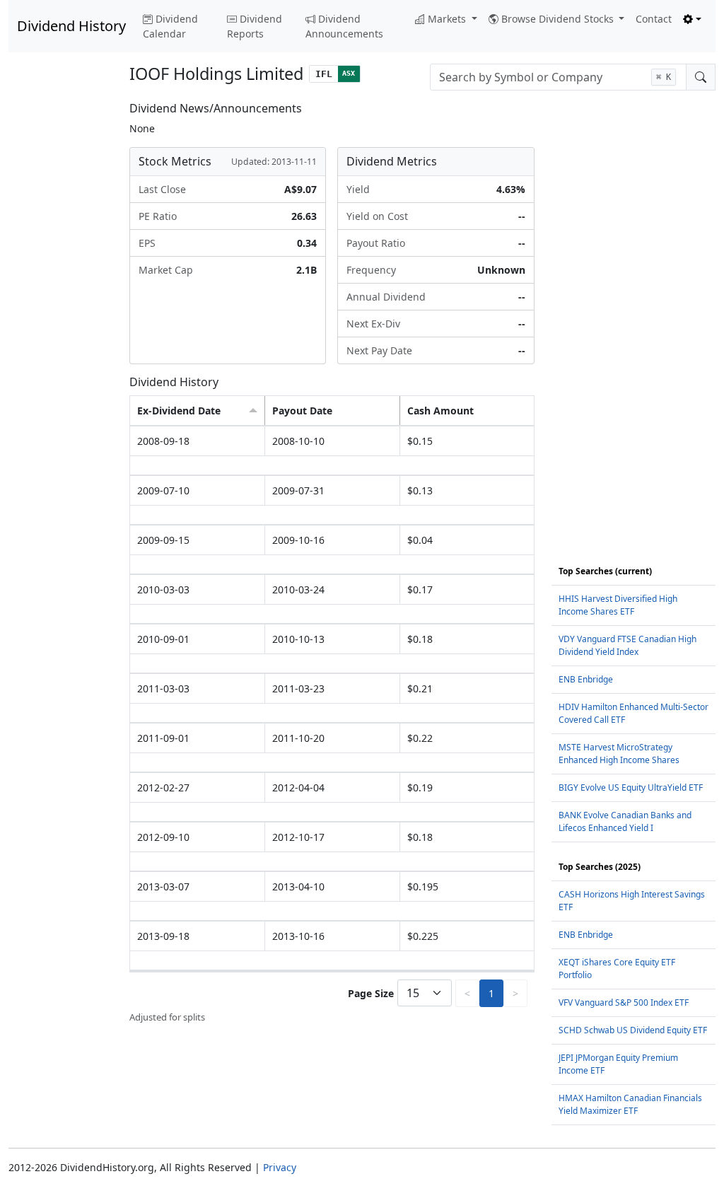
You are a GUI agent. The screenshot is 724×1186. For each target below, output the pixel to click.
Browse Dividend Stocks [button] (559, 18)
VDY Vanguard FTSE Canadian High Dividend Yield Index (627, 645)
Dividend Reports (254, 26)
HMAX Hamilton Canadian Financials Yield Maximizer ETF (630, 1104)
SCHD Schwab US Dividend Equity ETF (633, 1030)
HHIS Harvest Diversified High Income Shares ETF (618, 605)
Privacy (279, 1167)
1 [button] (491, 993)
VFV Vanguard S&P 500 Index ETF (624, 1002)
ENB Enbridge (586, 679)
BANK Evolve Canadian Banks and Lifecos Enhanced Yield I (625, 821)
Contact (654, 18)
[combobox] (558, 77)
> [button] (515, 993)
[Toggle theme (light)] (692, 19)
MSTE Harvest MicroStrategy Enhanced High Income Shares (619, 753)
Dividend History (71, 25)
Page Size (371, 993)
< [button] (467, 993)
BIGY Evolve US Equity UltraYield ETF (631, 787)
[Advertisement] (60, 314)
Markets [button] (448, 18)
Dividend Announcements (344, 26)
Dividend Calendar (170, 26)
